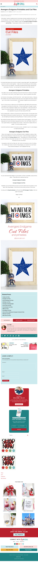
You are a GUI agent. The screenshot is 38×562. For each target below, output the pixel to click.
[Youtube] (21, 544)
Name (3, 371)
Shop (2, 472)
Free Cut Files (28, 549)
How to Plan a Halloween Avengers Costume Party (13, 312)
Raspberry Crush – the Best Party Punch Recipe (9, 511)
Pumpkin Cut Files (7, 298)
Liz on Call (19, 4)
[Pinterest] (17, 544)
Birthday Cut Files (6, 302)
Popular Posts (31, 320)
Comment (4, 362)
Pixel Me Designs (21, 558)
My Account (3, 478)
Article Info (19, 320)
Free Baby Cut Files (7, 310)
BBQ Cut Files (6, 308)
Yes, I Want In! (19, 534)
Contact (17, 541)
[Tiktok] (23, 544)
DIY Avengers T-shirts (28, 190)
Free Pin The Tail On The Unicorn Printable (28, 496)
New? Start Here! (10, 546)
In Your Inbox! (19, 1)
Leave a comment (18, 11)
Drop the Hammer (11, 190)
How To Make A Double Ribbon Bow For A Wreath (10, 496)
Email (3, 376)
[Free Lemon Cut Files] (10, 524)
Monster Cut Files (6, 313)
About (14, 541)
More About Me (19, 404)
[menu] (1, 4)
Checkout (3, 476)
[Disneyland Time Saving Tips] (28, 524)
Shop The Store (9, 549)
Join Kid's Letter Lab (28, 546)
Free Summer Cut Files (8, 307)
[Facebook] (15, 544)
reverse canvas (13, 137)
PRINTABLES (24, 339)
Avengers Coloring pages (8, 303)
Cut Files (19, 339)
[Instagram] (19, 544)
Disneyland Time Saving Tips (28, 525)
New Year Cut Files (7, 315)
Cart (2, 474)
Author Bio (7, 320)
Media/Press (22, 541)
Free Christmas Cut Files (8, 300)
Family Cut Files (6, 297)
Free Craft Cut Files (7, 305)
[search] (37, 4)
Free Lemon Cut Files (9, 525)
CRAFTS (16, 339)
